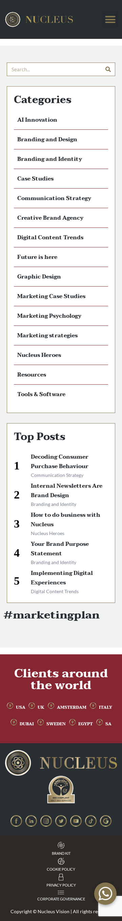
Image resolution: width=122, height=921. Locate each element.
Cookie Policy (61, 869)
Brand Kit (61, 853)
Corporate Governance (61, 899)
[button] (110, 19)
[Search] (108, 69)
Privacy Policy (61, 885)
